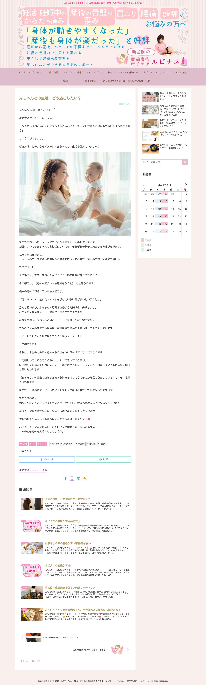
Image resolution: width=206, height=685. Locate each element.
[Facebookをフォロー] (65, 478)
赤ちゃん (43, 444)
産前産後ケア (68, 444)
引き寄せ (55, 444)
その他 (24, 444)
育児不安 (92, 444)
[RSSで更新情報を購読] (85, 478)
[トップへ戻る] (202, 681)
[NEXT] (185, 184)
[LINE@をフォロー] (78, 478)
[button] (185, 162)
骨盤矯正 (103, 444)
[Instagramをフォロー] (72, 478)
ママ (33, 444)
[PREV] (143, 184)
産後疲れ (81, 444)
